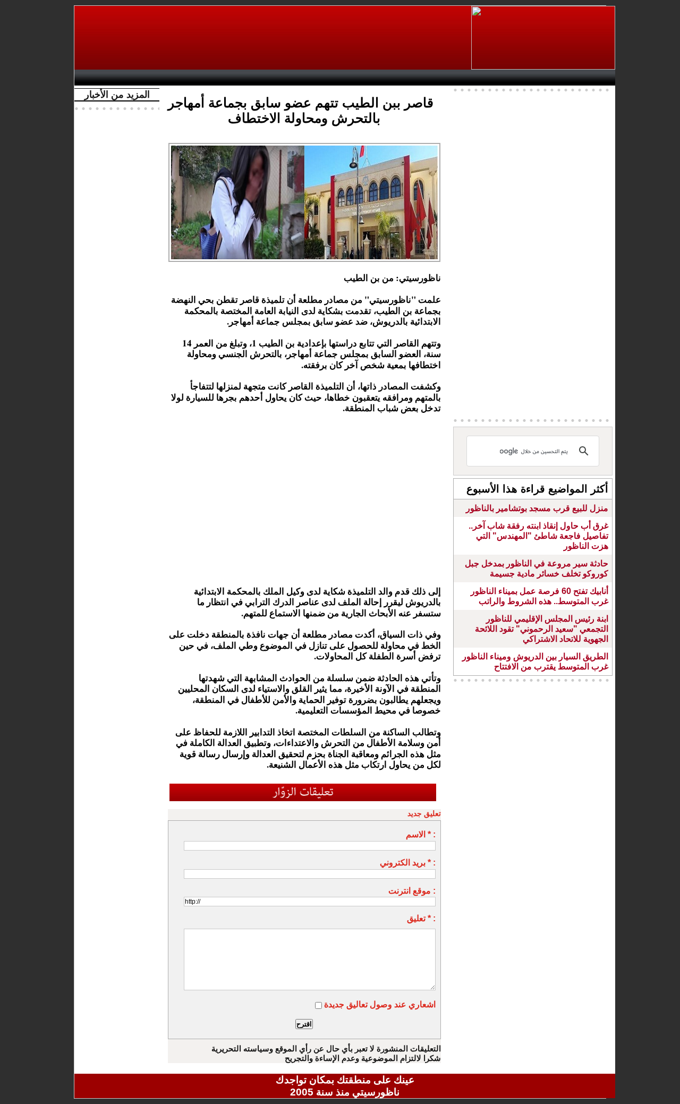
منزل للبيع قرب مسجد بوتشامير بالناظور (537, 508)
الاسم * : (421, 834)
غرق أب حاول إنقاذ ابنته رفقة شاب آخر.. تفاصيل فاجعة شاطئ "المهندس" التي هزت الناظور (538, 535)
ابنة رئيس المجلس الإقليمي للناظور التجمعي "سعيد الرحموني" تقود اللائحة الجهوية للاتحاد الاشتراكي (541, 628)
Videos (282, 78)
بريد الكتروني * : (408, 862)
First (591, 78)
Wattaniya (368, 78)
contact (110, 78)
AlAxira (152, 78)
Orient (408, 78)
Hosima (453, 78)
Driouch (502, 78)
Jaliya (327, 78)
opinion (186, 78)
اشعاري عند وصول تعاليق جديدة (380, 1004)
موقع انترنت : (412, 890)
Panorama (228, 78)
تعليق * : (421, 918)
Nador (546, 78)
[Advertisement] (273, 38)
